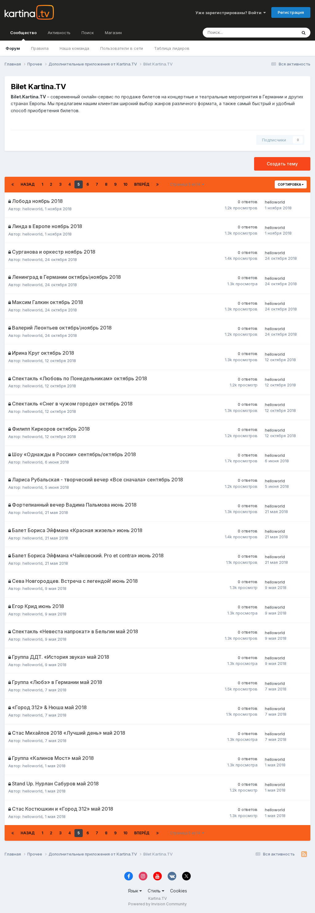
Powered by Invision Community (157, 904)
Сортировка (290, 184)
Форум (13, 48)
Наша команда (74, 48)
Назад (28, 184)
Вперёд (142, 184)
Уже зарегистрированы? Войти (229, 12)
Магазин (113, 32)
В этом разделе (274, 32)
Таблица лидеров (171, 48)
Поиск (88, 32)
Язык (133, 890)
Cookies (178, 890)
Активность (59, 32)
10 (125, 184)
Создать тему (282, 163)
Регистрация (291, 12)
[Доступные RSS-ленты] (304, 854)
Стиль (155, 890)
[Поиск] (303, 33)
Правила (40, 48)
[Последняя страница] (157, 184)
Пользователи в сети (121, 48)
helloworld (32, 208)
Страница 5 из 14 (186, 184)
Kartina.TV (157, 898)
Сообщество (23, 32)
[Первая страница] (12, 184)
